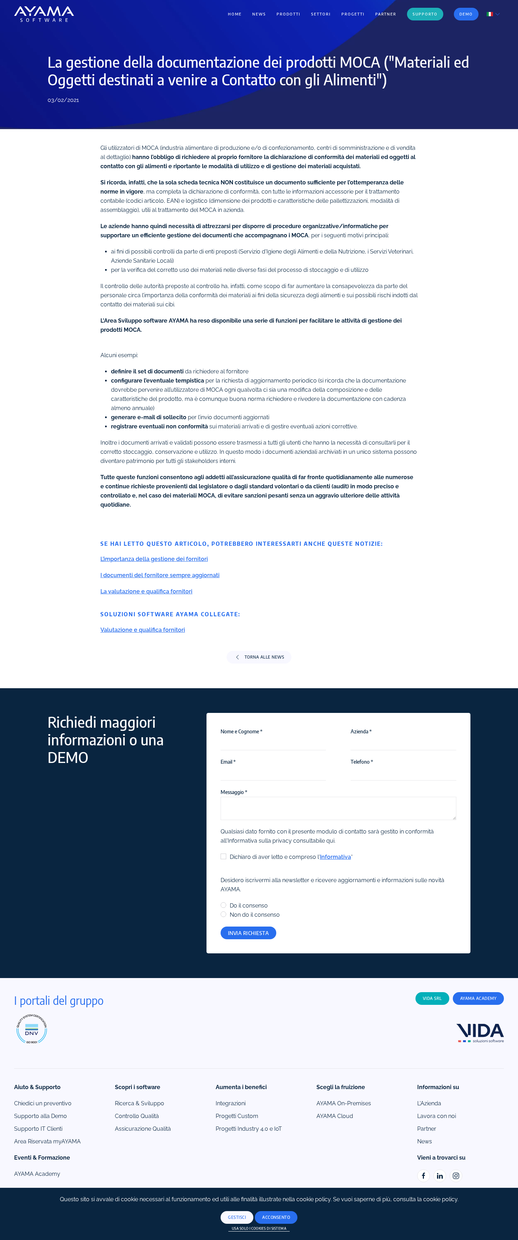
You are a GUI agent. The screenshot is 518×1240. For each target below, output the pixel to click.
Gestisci (237, 1217)
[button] (494, 13)
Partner (385, 14)
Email (228, 761)
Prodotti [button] (289, 14)
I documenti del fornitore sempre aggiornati (160, 575)
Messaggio (234, 792)
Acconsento (276, 1217)
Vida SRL (432, 998)
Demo (466, 14)
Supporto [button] (425, 14)
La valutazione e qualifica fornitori (146, 591)
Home (235, 14)
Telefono (362, 761)
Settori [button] (321, 14)
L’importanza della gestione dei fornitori (154, 559)
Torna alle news (264, 657)
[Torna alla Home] (44, 14)
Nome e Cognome (242, 731)
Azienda (361, 731)
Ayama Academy (478, 998)
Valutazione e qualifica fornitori (142, 630)
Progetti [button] (353, 14)
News (259, 14)
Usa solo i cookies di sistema (259, 1228)
